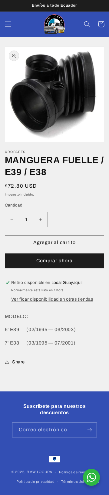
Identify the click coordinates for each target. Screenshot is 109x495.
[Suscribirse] (90, 430)
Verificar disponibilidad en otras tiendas (52, 299)
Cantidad (13, 205)
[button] (8, 24)
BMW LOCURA (39, 472)
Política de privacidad (35, 481)
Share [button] (18, 361)
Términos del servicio (80, 481)
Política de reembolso (78, 472)
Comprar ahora (54, 260)
